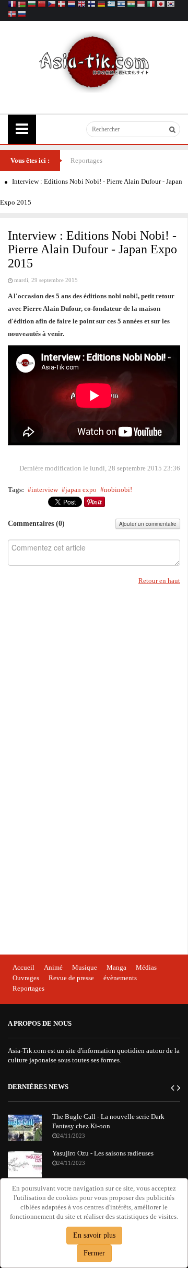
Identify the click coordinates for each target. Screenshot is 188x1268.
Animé (53, 967)
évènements (120, 978)
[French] (12, 5)
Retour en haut (159, 581)
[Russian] (22, 15)
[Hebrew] (121, 5)
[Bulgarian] (32, 5)
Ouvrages (26, 978)
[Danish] (61, 5)
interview (44, 489)
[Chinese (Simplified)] (42, 5)
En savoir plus (94, 1235)
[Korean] (171, 5)
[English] (81, 5)
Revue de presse (71, 978)
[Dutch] (71, 5)
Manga (116, 967)
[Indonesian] (141, 5)
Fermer (94, 1253)
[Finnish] (91, 5)
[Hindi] (131, 5)
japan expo (81, 489)
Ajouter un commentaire (148, 524)
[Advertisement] (86, 771)
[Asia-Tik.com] (94, 61)
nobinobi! (118, 489)
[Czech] (52, 5)
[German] (101, 5)
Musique (84, 967)
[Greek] (111, 5)
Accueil (23, 967)
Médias (146, 967)
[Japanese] (161, 5)
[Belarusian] (22, 5)
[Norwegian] (12, 15)
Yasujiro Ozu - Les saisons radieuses (103, 1153)
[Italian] (151, 5)
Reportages (86, 160)
